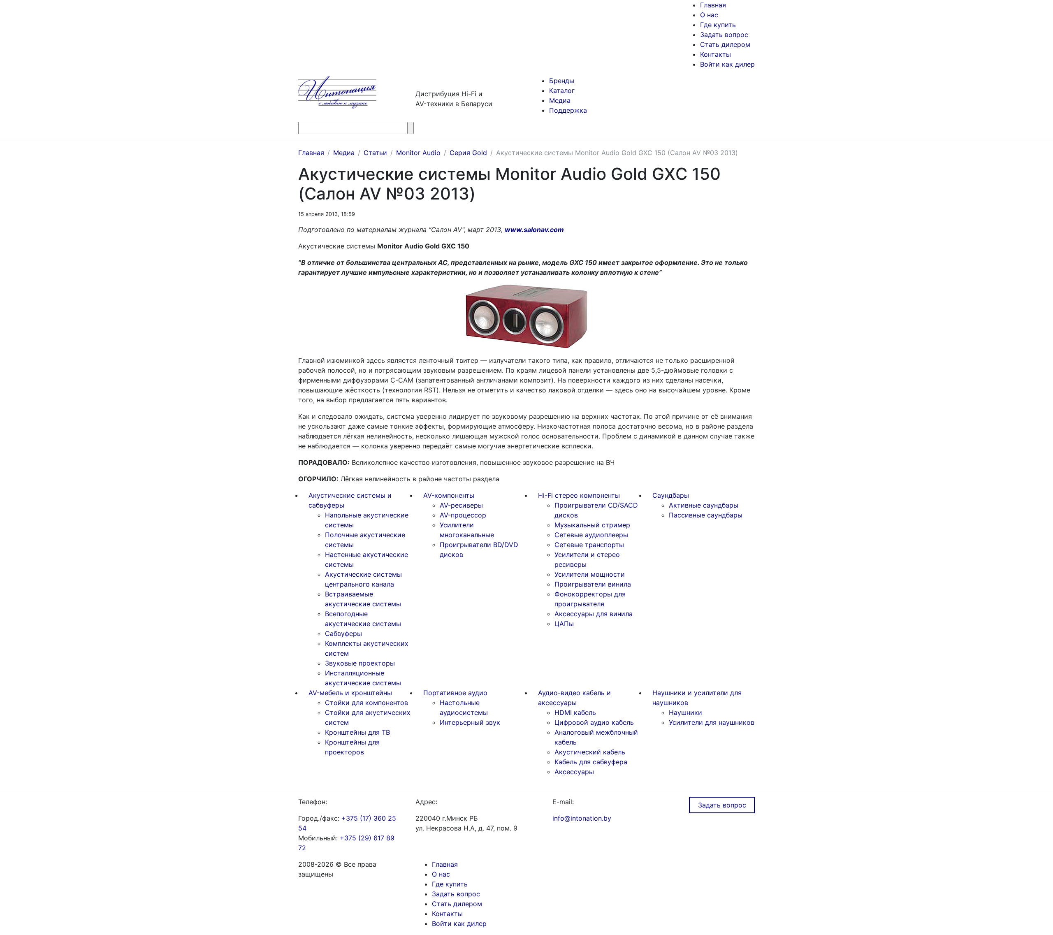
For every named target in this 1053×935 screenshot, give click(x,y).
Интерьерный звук (470, 722)
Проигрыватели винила (592, 584)
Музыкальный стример (592, 525)
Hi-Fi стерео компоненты (579, 495)
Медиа (560, 100)
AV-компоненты (448, 495)
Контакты (715, 54)
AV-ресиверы (461, 505)
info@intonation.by (581, 818)
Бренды (561, 81)
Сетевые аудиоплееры (591, 535)
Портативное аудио (455, 693)
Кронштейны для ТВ (357, 732)
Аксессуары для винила (593, 614)
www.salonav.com (534, 229)
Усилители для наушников (711, 722)
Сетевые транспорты (589, 545)
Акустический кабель (589, 752)
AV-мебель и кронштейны (350, 693)
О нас (709, 15)
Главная (713, 5)
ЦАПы (564, 623)
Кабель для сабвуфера (590, 762)
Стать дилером (725, 44)
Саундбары (670, 495)
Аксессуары (574, 772)
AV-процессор (463, 515)
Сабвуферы (343, 633)
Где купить (718, 25)
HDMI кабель (575, 712)
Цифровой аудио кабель (594, 722)
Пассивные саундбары (705, 515)
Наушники (685, 712)
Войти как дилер (727, 64)
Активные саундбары (703, 505)
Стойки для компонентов (366, 702)
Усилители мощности (589, 574)
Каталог (562, 90)
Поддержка (568, 110)
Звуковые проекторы (360, 663)
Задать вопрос (724, 34)
